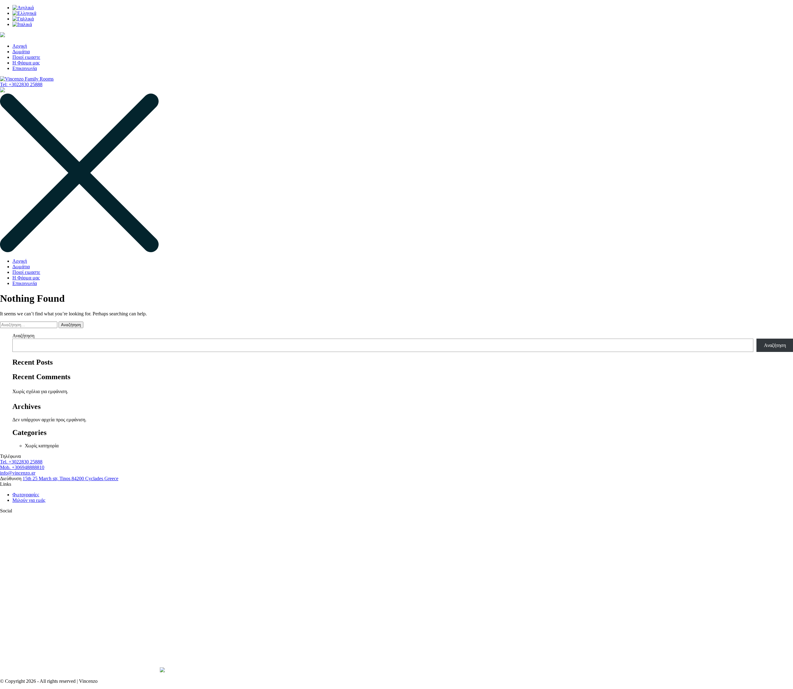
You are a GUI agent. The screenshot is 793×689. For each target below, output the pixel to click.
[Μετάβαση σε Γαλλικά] (23, 18)
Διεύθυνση (10, 478)
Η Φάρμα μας (26, 62)
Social (6, 510)
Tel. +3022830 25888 (21, 461)
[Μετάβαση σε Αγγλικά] (23, 7)
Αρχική (19, 46)
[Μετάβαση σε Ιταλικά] (22, 24)
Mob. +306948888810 (22, 467)
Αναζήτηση (23, 335)
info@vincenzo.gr (17, 473)
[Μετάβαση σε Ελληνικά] (24, 13)
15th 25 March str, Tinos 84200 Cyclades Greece (70, 478)
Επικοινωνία (24, 68)
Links (5, 484)
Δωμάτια (21, 51)
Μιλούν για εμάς (28, 500)
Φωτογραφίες (25, 494)
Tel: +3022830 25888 (21, 84)
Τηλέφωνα (10, 456)
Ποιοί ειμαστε (26, 57)
